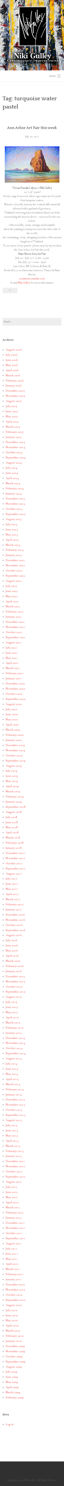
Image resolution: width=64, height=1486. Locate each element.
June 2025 (12, 411)
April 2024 (12, 478)
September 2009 (15, 1362)
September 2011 (15, 1238)
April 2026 (12, 370)
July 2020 (11, 709)
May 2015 (12, 1012)
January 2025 (14, 437)
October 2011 (14, 1233)
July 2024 (11, 468)
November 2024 (15, 447)
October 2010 (14, 1295)
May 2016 (12, 951)
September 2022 (15, 576)
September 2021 (15, 637)
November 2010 (15, 1290)
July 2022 (11, 586)
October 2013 (14, 1110)
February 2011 (15, 1274)
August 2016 (14, 935)
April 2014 (12, 1079)
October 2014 (14, 1048)
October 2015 (14, 987)
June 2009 (12, 1377)
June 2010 (12, 1316)
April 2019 (12, 786)
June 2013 (12, 1131)
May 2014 (12, 1074)
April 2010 (12, 1326)
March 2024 (13, 483)
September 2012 (15, 1177)
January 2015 (14, 1033)
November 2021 (15, 627)
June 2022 (12, 591)
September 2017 (15, 869)
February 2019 (15, 797)
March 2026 (13, 376)
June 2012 (12, 1192)
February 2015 (15, 1028)
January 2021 (14, 678)
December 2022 (15, 560)
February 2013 (15, 1151)
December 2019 (15, 745)
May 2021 (12, 658)
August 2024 (14, 463)
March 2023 (13, 545)
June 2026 (12, 360)
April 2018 (12, 833)
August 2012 (14, 1182)
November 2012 (15, 1166)
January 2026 (14, 386)
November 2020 (15, 689)
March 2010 (13, 1331)
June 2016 (12, 946)
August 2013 (14, 1120)
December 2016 (15, 915)
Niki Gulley (24, 283)
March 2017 (13, 899)
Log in (9, 1424)
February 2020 (15, 735)
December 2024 (15, 442)
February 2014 (15, 1089)
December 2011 (15, 1223)
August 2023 (14, 519)
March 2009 (13, 1392)
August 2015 (14, 997)
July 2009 (11, 1372)
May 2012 (12, 1197)
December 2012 (15, 1161)
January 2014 (14, 1095)
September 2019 (15, 761)
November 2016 (15, 920)
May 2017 (12, 889)
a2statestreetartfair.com (32, 278)
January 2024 (14, 494)
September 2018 (15, 807)
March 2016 (13, 961)
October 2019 (14, 756)
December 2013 (15, 1100)
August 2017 (14, 874)
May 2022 (12, 596)
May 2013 (12, 1136)
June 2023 (12, 530)
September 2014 (15, 1053)
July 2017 (11, 879)
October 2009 (14, 1357)
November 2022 (15, 565)
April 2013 (12, 1141)
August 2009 (14, 1367)
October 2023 (14, 509)
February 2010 (15, 1336)
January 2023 (14, 555)
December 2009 (15, 1346)
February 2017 (15, 905)
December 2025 (15, 391)
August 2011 (14, 1244)
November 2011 (15, 1228)
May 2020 (12, 720)
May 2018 (12, 827)
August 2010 (14, 1305)
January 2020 (14, 740)
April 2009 (12, 1387)
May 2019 (12, 781)
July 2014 (11, 1064)
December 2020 (15, 684)
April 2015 (12, 1018)
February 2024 (15, 489)
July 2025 (11, 406)
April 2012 (12, 1202)
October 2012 (14, 1172)
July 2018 (11, 817)
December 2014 (15, 1038)
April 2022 (12, 602)
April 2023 (12, 540)
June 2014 (12, 1069)
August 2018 (14, 812)
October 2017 (14, 863)
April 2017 (12, 894)
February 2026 (15, 381)
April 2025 (12, 422)
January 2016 (14, 971)
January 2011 (14, 1279)
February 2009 (15, 1398)
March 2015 (13, 1023)
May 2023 (12, 535)
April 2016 (12, 956)
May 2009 (12, 1382)
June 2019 (12, 776)
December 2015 (15, 976)
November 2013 (15, 1105)
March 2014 (13, 1084)
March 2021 (13, 668)
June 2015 (12, 1007)
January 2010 (14, 1341)
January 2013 (14, 1156)
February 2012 (15, 1213)
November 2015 (15, 982)
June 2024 (12, 473)
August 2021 (14, 643)
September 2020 (15, 699)
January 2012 (14, 1218)
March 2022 (13, 607)
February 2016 (15, 966)
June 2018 (12, 822)
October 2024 (14, 452)
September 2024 (15, 458)
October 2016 (14, 925)
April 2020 (12, 725)
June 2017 (12, 884)
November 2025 (15, 396)
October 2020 (14, 694)
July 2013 (11, 1125)
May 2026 (12, 365)
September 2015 (15, 992)
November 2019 (15, 750)
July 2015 (11, 1002)
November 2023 (15, 504)
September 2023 (15, 514)
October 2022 (14, 571)
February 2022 (15, 612)
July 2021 (11, 648)
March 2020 (13, 730)
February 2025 (15, 432)
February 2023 (15, 550)
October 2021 (14, 632)
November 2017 (15, 858)
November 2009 (15, 1351)
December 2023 (15, 499)
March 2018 (13, 838)
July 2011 (11, 1249)
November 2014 (15, 1043)
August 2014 (14, 1059)
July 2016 (11, 940)
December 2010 (15, 1285)
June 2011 (12, 1254)
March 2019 (13, 791)
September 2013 (15, 1115)
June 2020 (12, 714)
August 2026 (14, 350)
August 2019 (14, 766)
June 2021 (12, 653)
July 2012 (11, 1187)
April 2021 (12, 663)
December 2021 (15, 622)
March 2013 (13, 1146)
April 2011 (12, 1264)
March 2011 (13, 1269)
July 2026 (11, 355)
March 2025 (13, 427)
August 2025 (14, 401)
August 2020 (14, 704)
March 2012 (13, 1207)
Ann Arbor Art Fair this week (32, 128)
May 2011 (12, 1259)
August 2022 (14, 581)
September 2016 (15, 930)
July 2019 (11, 771)
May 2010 (12, 1320)
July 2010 (11, 1310)
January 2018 (14, 848)
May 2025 (12, 417)
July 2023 (11, 524)
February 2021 (15, 673)
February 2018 (15, 843)
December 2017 (15, 853)
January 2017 (14, 910)
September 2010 (15, 1300)
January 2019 (14, 802)
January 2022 (14, 617)
